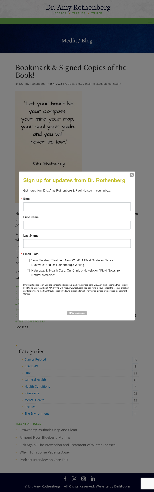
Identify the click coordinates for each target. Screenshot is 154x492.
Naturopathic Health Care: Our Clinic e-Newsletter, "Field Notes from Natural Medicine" (76, 272)
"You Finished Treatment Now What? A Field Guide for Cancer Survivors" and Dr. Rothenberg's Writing (72, 262)
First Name (31, 217)
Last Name (30, 235)
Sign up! (77, 304)
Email (27, 198)
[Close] (132, 175)
